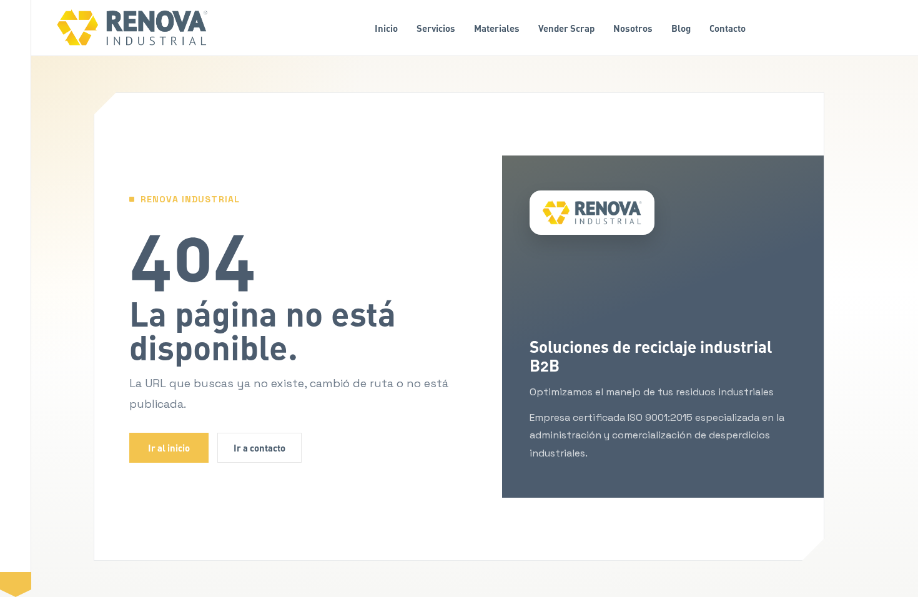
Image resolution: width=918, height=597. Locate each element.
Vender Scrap (566, 28)
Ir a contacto (259, 447)
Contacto (727, 28)
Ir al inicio (169, 447)
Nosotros (633, 28)
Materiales (497, 28)
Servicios (436, 28)
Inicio (386, 28)
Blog (681, 28)
